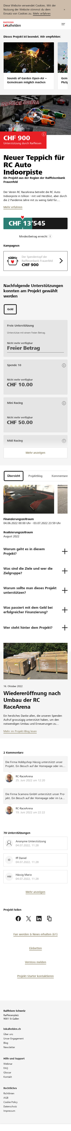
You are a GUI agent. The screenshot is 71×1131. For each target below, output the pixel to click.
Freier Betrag (23, 348)
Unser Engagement (13, 1038)
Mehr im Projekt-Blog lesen (20, 731)
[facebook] (18, 918)
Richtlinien (8, 1093)
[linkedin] (39, 918)
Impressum (9, 1110)
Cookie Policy (10, 1102)
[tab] (10, 309)
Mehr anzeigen (35, 452)
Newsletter (9, 1047)
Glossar (7, 1072)
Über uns (8, 1034)
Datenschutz (10, 1106)
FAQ (5, 1068)
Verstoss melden (35, 962)
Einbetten (35, 948)
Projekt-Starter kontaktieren (35, 976)
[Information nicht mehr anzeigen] (64, 9)
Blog (5, 1042)
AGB (5, 1097)
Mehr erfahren (41, 13)
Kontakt (7, 1076)
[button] (63, 24)
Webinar (7, 1063)
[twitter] (28, 918)
